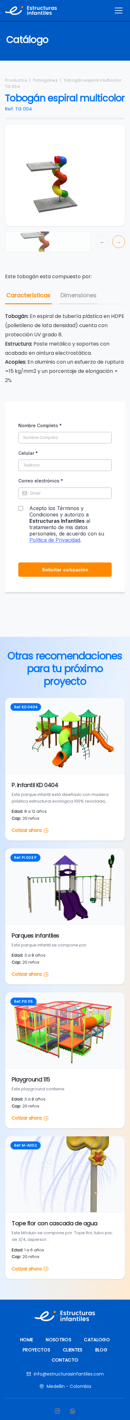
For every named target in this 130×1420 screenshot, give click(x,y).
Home (26, 1339)
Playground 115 (31, 1079)
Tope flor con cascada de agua (55, 1223)
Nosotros (58, 1339)
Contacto (65, 1360)
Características (28, 295)
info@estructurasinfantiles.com (69, 1374)
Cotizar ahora (27, 830)
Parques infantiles (35, 935)
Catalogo (97, 1339)
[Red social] (57, 1411)
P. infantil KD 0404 (35, 785)
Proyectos (36, 1350)
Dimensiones (79, 295)
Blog (101, 1350)
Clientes (73, 1350)
